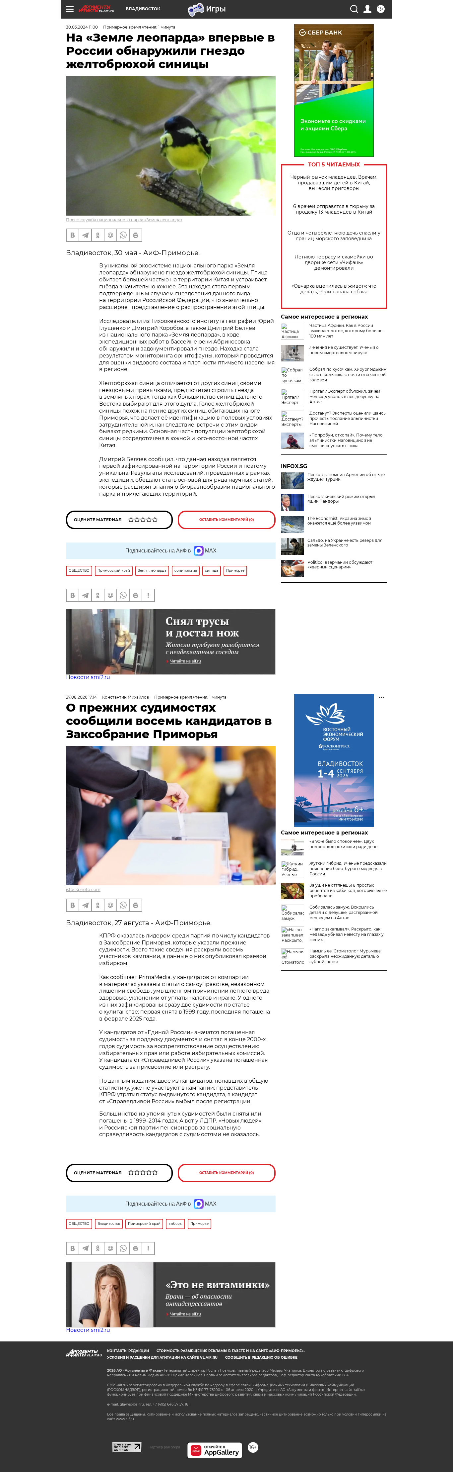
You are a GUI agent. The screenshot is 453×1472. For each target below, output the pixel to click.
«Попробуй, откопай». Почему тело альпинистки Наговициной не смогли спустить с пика (346, 440)
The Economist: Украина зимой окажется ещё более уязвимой (339, 521)
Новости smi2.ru (88, 677)
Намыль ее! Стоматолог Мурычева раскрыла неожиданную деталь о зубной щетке (345, 956)
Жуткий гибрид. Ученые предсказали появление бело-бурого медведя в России (348, 868)
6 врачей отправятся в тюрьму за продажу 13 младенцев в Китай (334, 209)
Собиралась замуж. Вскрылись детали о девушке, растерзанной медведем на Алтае (343, 912)
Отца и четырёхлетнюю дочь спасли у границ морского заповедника (334, 236)
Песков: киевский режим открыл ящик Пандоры (341, 499)
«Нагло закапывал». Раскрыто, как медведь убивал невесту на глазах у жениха (346, 934)
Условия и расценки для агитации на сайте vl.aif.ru (162, 1357)
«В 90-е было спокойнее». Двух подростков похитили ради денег (344, 844)
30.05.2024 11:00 (82, 27)
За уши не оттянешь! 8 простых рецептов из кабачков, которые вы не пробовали (348, 890)
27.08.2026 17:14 (81, 697)
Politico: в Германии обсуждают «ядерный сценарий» (339, 564)
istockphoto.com (83, 889)
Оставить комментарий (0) (226, 520)
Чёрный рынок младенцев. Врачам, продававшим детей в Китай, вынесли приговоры (334, 182)
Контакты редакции (128, 1351)
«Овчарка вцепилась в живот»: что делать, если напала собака (333, 289)
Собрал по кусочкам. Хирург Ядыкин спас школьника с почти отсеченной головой (347, 374)
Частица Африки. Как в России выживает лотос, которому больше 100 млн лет (345, 331)
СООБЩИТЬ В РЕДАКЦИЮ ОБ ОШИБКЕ (261, 1357)
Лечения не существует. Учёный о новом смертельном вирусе (344, 350)
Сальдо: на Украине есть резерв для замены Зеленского (344, 542)
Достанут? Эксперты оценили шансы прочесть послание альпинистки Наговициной (347, 418)
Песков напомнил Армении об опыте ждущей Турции (346, 477)
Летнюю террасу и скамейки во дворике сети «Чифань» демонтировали (334, 262)
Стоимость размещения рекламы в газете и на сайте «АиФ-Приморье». (231, 1351)
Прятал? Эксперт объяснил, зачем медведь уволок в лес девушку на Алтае (344, 396)
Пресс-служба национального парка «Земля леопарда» (124, 219)
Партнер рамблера (164, 1447)
